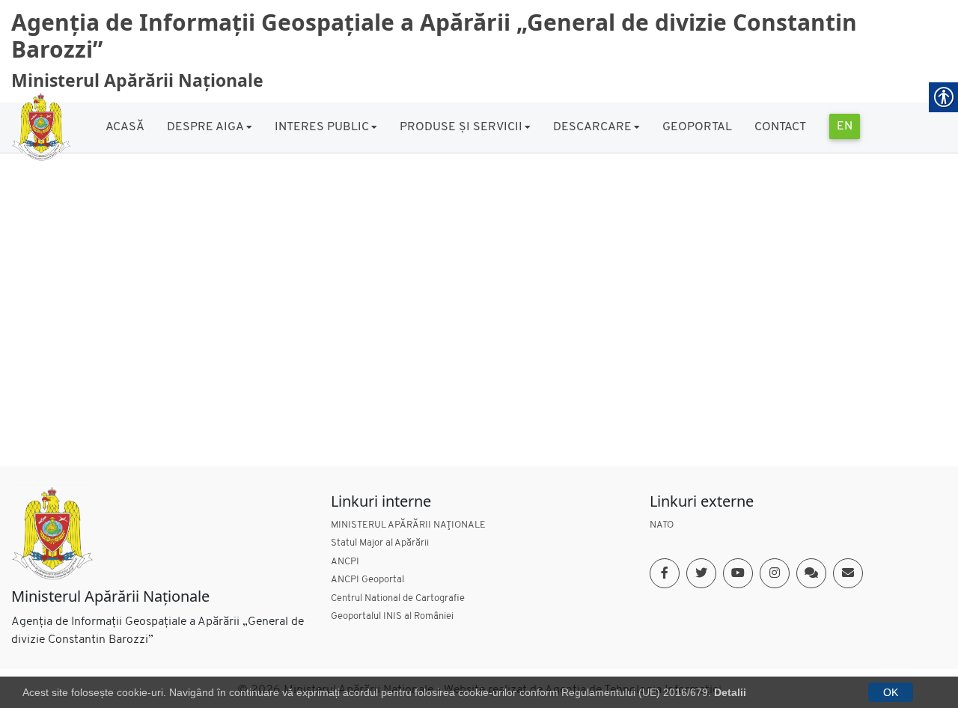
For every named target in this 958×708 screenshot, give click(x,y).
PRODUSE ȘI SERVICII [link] (461, 127)
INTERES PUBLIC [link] (322, 127)
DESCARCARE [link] (592, 127)
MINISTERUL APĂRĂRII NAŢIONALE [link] (408, 525)
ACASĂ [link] (125, 127)
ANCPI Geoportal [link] (367, 580)
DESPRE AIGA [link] (205, 127)
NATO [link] (662, 525)
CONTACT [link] (780, 127)
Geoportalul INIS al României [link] (392, 616)
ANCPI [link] (345, 562)
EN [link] (844, 126)
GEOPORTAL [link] (697, 127)
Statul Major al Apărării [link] (380, 543)
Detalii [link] (730, 692)
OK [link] (890, 692)
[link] (41, 126)
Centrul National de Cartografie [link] (398, 598)
